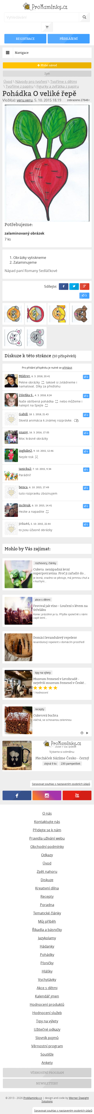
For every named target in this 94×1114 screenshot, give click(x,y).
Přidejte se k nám (47, 830)
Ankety (47, 1062)
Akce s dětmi (47, 987)
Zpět (47, 73)
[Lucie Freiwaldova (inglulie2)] (11, 455)
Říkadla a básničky (47, 929)
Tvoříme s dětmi (63, 81)
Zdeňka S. (26, 395)
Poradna (47, 904)
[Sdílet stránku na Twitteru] (74, 286)
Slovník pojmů (47, 1037)
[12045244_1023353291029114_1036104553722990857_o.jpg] (47, 163)
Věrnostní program (47, 1046)
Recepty (47, 896)
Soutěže (47, 1054)
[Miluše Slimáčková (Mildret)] (11, 381)
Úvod (7, 81)
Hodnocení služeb (47, 1012)
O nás (47, 813)
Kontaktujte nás (47, 821)
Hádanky (47, 946)
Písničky (47, 963)
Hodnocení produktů (47, 1004)
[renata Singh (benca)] (11, 492)
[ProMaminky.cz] (47, 7)
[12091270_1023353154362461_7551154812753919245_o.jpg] (13, 314)
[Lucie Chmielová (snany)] (11, 437)
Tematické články (47, 913)
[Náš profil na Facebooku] (16, 795)
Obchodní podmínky (47, 846)
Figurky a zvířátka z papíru (58, 86)
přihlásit (67, 367)
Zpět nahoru (47, 871)
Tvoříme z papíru (19, 86)
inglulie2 (25, 450)
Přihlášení (69, 39)
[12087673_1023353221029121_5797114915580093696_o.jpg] (13, 338)
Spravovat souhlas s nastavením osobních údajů (63, 1110)
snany (23, 432)
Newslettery (47, 1083)
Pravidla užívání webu (47, 838)
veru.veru (25, 100)
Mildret (24, 376)
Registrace (25, 39)
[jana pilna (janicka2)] (11, 473)
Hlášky (47, 971)
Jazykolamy (47, 938)
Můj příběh (47, 921)
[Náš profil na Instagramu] (47, 795)
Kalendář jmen (47, 996)
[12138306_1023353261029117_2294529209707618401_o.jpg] (36, 338)
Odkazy (47, 854)
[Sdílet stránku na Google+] (84, 286)
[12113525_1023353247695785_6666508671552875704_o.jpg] (58, 314)
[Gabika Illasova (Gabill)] (11, 419)
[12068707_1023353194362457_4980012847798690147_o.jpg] (81, 314)
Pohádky (47, 954)
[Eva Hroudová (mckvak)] (11, 510)
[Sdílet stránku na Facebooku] (63, 286)
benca (23, 487)
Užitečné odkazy (47, 1029)
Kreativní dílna (47, 888)
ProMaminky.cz (32, 1098)
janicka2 (25, 469)
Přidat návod (48, 65)
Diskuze (47, 879)
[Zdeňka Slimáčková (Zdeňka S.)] (11, 400)
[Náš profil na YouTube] (77, 795)
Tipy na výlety (47, 1021)
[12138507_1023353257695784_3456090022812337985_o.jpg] (36, 314)
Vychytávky (47, 979)
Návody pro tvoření (31, 81)
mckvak (24, 505)
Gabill (23, 414)
